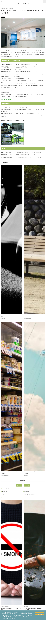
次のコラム (27, 485)
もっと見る (22, 480)
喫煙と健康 (3, 318)
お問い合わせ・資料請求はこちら (8, 99)
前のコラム (19, 485)
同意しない (39, 614)
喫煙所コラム (26, 475)
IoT (3, 494)
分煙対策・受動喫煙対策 (9, 8)
